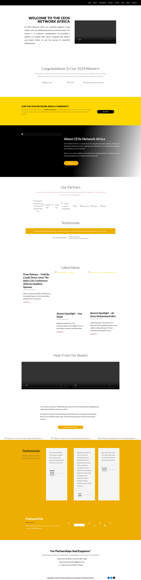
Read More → (27, 302)
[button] (34, 84)
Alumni (117, 2)
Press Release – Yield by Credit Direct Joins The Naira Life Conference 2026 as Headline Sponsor (36, 280)
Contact (134, 2)
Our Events (102, 2)
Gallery (110, 2)
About (95, 2)
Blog (122, 2)
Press (128, 2)
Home (89, 2)
